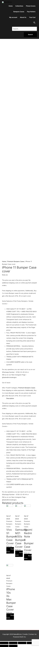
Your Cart (32, 17)
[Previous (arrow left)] (4, 646)
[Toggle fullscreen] (22, 643)
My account (13, 17)
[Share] (13, 643)
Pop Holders (31, 11)
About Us (23, 17)
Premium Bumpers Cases (15, 261)
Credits (25, 634)
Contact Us (32, 634)
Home (11, 6)
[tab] (10, 398)
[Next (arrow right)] (13, 646)
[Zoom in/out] (31, 643)
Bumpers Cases (18, 11)
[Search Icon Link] (34, 23)
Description (10, 398)
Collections (19, 6)
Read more (10, 550)
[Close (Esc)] (4, 643)
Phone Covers (30, 6)
